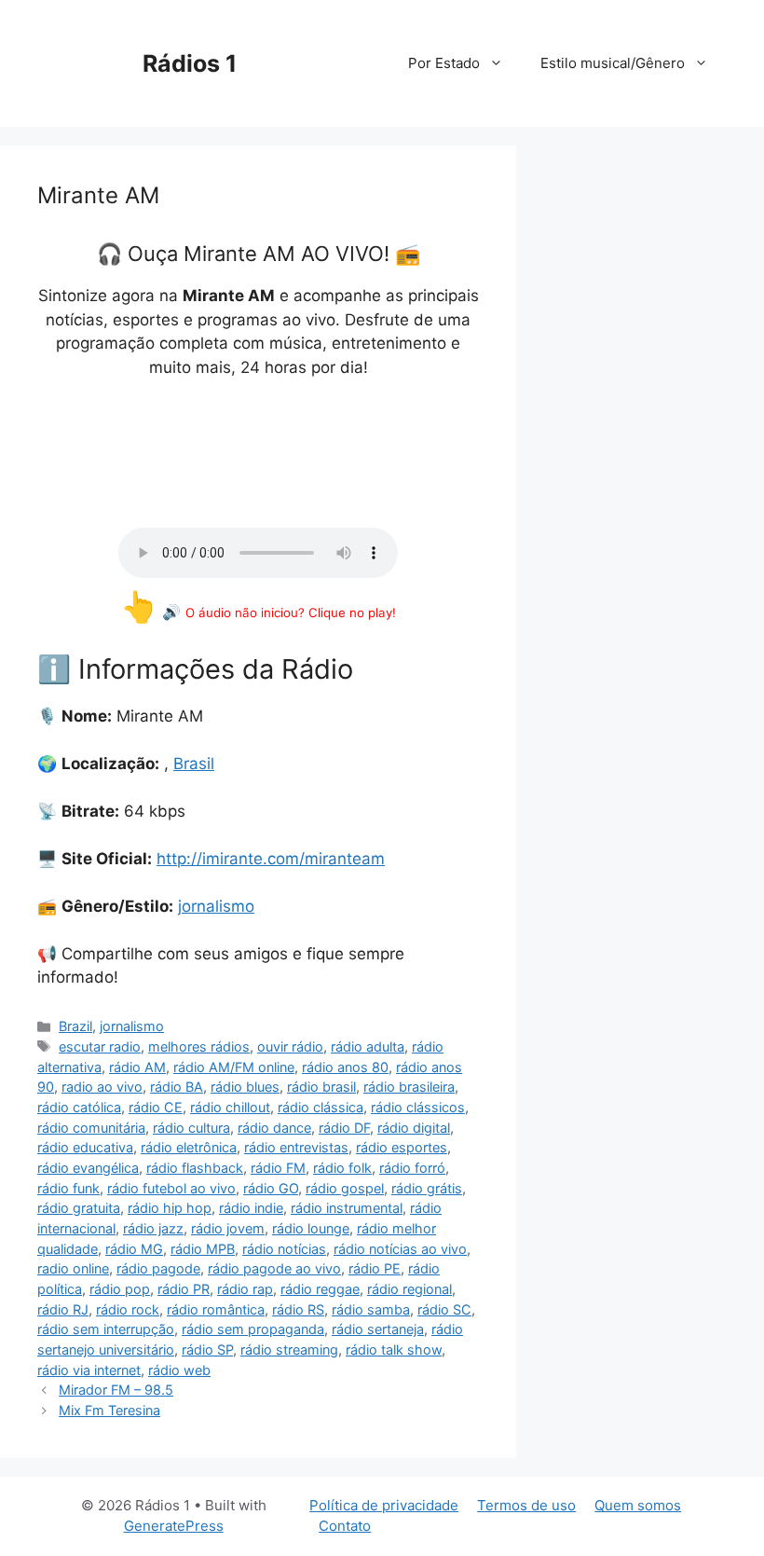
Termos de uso (526, 1505)
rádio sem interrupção (105, 1329)
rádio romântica (216, 1309)
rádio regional (409, 1289)
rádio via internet (89, 1370)
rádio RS (298, 1309)
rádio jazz (153, 1228)
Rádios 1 (190, 63)
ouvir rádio (290, 1046)
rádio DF (344, 1128)
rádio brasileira (409, 1087)
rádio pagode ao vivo (274, 1268)
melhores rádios (199, 1046)
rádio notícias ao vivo (400, 1249)
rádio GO (270, 1188)
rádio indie (251, 1208)
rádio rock (127, 1309)
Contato (345, 1526)
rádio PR (183, 1289)
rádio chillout (230, 1107)
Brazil (75, 1026)
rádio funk (68, 1188)
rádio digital (413, 1128)
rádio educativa (85, 1147)
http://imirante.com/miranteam (271, 858)
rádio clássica (320, 1107)
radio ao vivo (102, 1087)
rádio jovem (228, 1228)
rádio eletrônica (189, 1147)
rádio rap (245, 1289)
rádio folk (342, 1168)
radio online (73, 1268)
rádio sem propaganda (253, 1329)
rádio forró (412, 1168)
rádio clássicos (418, 1107)
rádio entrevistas (296, 1147)
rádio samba (371, 1309)
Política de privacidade (383, 1505)
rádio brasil (321, 1087)
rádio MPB (203, 1249)
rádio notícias (284, 1249)
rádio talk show (394, 1349)
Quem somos (637, 1505)
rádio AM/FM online (233, 1067)
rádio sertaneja (378, 1329)
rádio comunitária (91, 1128)
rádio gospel (345, 1188)
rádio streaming (289, 1349)
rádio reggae (320, 1289)
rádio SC (444, 1309)
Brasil (193, 763)
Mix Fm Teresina (109, 1410)
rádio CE (156, 1107)
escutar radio (100, 1046)
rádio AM (137, 1067)
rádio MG (134, 1249)
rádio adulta (367, 1046)
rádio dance (274, 1128)
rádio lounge (310, 1228)
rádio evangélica (88, 1168)
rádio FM (278, 1168)
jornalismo (216, 906)
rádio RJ (63, 1309)
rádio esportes (401, 1147)
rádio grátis (426, 1188)
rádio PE (374, 1268)
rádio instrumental (346, 1208)
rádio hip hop (169, 1208)
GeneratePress (174, 1526)
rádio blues (245, 1087)
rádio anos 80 (345, 1067)
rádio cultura (191, 1128)
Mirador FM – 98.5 (116, 1390)
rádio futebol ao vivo (171, 1188)
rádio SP (207, 1349)
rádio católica (79, 1107)
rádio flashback (194, 1168)
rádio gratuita (78, 1208)
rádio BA (176, 1087)
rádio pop (119, 1289)
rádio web (179, 1370)
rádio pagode (158, 1268)
